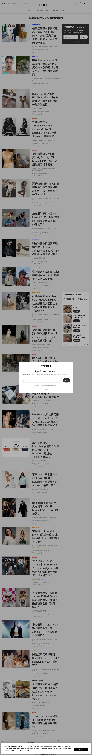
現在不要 (46, 389)
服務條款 (49, 385)
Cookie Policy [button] (59, 748)
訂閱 (66, 380)
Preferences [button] (28, 750)
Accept (81, 749)
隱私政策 (54, 385)
